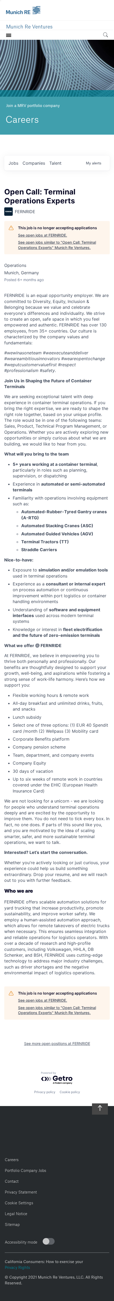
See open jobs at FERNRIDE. (42, 235)
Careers (12, 1159)
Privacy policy (44, 1092)
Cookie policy (70, 1092)
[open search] (105, 36)
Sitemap (12, 1224)
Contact (12, 1180)
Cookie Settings (19, 1202)
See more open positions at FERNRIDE (57, 1043)
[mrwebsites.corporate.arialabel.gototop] (100, 1106)
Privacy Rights (17, 1267)
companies (34, 163)
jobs (13, 163)
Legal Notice (16, 1213)
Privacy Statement (21, 1191)
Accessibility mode (21, 1241)
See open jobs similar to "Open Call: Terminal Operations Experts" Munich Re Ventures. (57, 245)
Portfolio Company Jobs (25, 1170)
